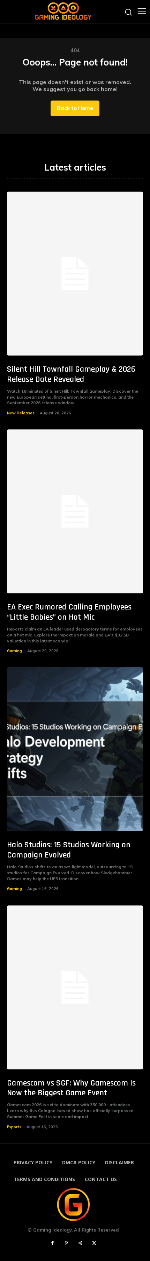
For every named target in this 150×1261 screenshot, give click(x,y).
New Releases (21, 413)
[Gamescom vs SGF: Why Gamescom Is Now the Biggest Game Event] (75, 987)
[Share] (80, 1243)
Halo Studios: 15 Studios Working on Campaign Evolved (68, 850)
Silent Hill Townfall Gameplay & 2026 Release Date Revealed (71, 374)
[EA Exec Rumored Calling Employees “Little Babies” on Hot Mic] (75, 511)
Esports (14, 1126)
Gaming (14, 650)
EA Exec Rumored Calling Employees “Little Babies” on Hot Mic (69, 612)
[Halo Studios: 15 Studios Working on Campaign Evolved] (75, 749)
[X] (94, 1243)
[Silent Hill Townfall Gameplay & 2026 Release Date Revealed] (75, 274)
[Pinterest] (66, 1243)
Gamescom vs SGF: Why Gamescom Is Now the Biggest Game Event (71, 1088)
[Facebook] (52, 1243)
